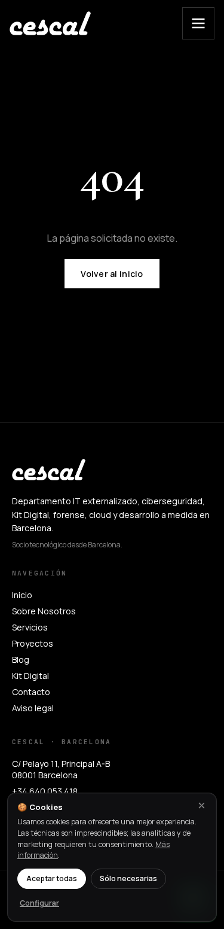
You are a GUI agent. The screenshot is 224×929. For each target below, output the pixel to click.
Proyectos (32, 643)
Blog (20, 659)
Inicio (22, 595)
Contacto (31, 691)
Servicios (30, 627)
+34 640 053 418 (45, 791)
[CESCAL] (50, 23)
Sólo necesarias (128, 878)
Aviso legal (33, 708)
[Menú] (198, 23)
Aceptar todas (51, 878)
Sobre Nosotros (44, 611)
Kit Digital (30, 675)
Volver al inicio (112, 273)
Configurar (39, 903)
